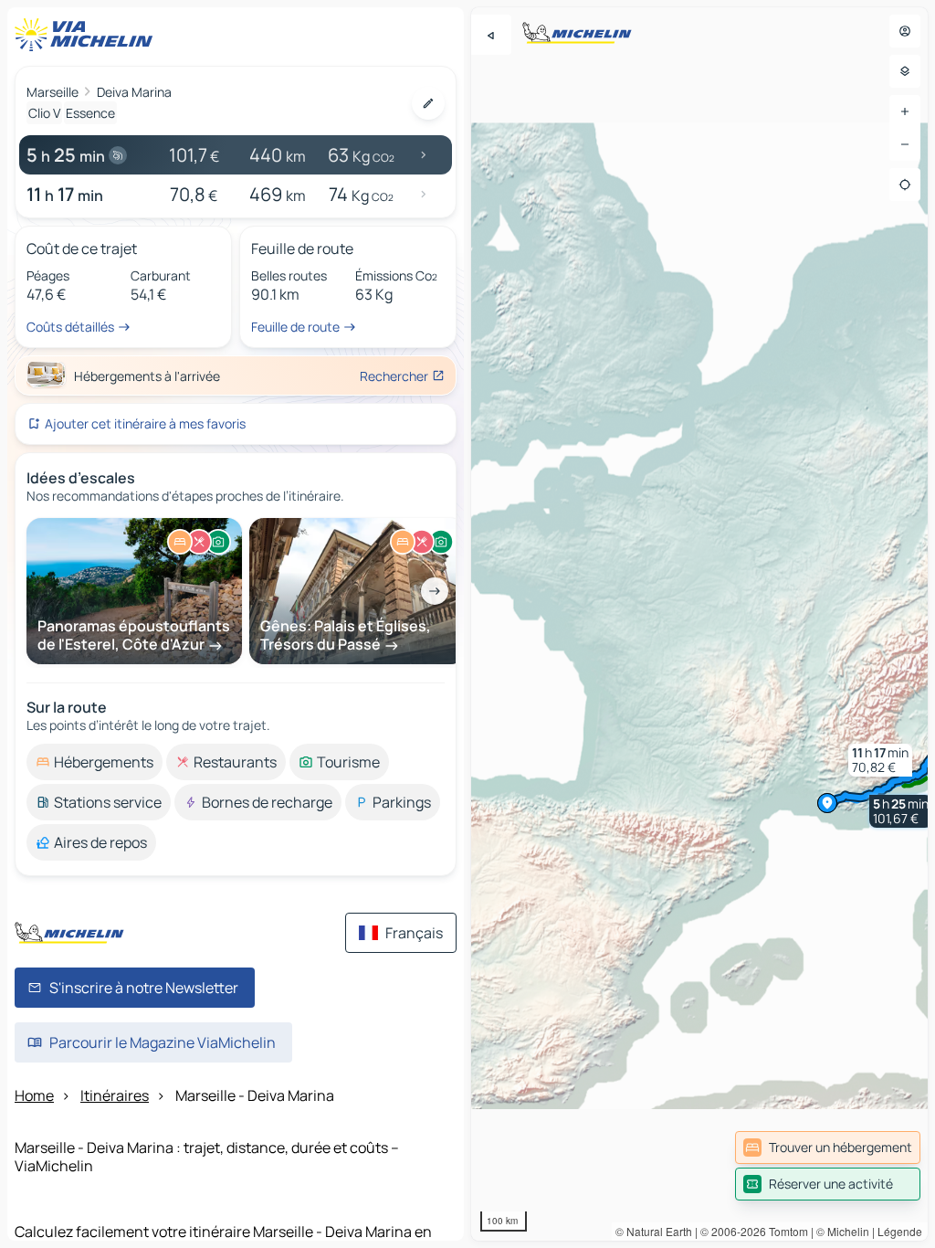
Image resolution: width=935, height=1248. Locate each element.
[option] (94, 762)
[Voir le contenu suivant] (434, 591)
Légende (899, 1231)
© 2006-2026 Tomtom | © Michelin (784, 1231)
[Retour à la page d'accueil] (88, 35)
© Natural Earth (653, 1231)
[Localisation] (904, 184)
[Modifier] (428, 103)
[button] (900, 811)
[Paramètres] (904, 71)
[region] (699, 624)
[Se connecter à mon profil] (904, 31)
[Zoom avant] (904, 111)
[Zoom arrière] (904, 144)
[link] (827, 1147)
